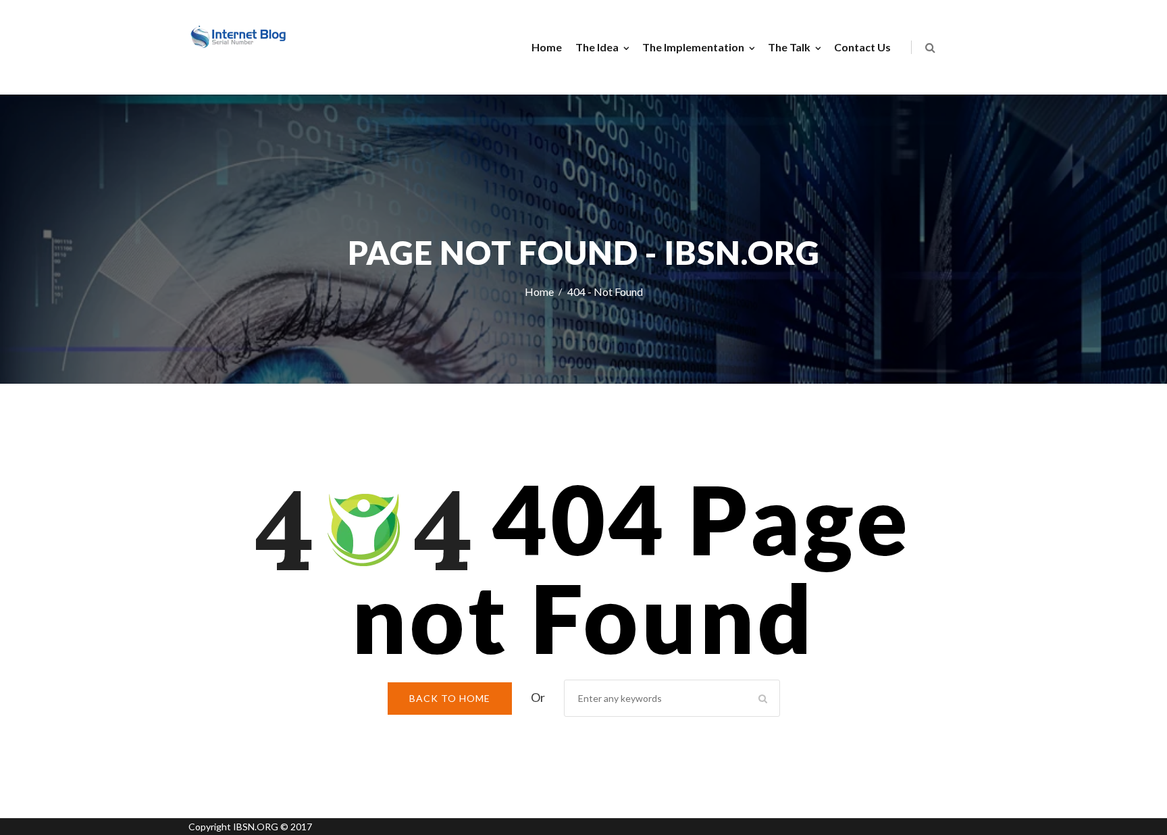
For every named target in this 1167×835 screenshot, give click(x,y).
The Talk (789, 47)
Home (546, 47)
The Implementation (693, 47)
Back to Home (449, 698)
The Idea (597, 47)
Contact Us (862, 47)
